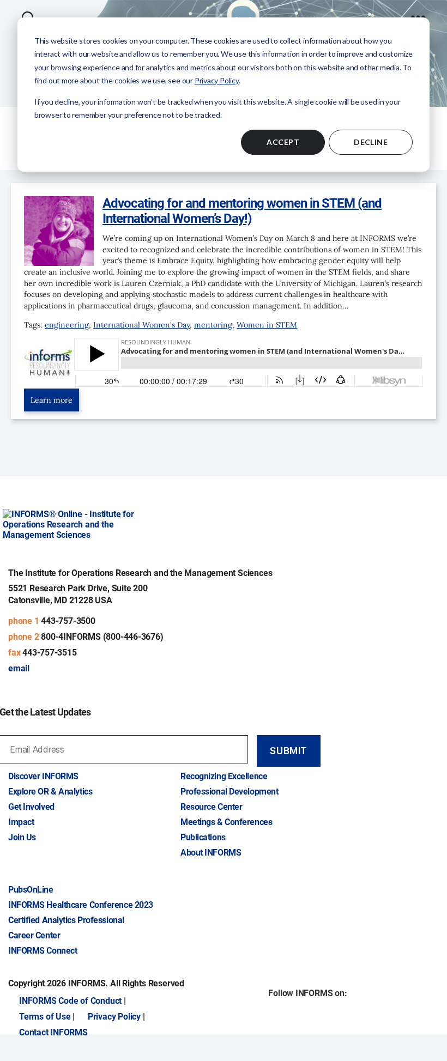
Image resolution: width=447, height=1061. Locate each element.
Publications (203, 837)
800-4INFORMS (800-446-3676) (102, 637)
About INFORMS (210, 852)
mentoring (213, 325)
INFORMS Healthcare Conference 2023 (80, 905)
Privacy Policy (217, 80)
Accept (283, 142)
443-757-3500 (68, 621)
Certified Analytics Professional (66, 920)
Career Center (34, 935)
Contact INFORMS (53, 1032)
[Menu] (418, 11)
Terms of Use (44, 1016)
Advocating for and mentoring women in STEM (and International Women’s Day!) (242, 211)
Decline (371, 142)
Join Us (22, 837)
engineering (67, 325)
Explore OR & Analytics (50, 791)
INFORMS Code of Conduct (70, 1001)
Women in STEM (267, 325)
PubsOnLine (30, 889)
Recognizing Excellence (223, 776)
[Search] (28, 11)
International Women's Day (141, 325)
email (18, 668)
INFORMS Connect (42, 950)
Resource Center (211, 807)
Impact (21, 822)
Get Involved (31, 807)
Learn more (52, 400)
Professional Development (229, 791)
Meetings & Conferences (226, 822)
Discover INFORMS (43, 776)
